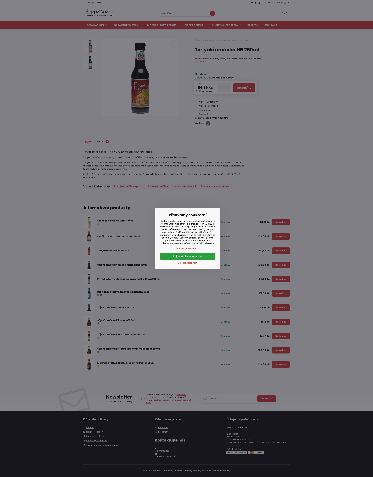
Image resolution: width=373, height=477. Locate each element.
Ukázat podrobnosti (188, 263)
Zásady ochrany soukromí (187, 248)
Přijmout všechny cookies (187, 256)
